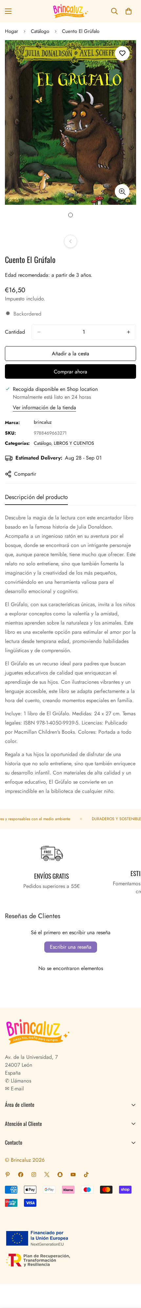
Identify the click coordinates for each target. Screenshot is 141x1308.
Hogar (11, 31)
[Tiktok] (86, 1174)
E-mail (16, 1088)
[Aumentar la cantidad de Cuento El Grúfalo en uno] (128, 332)
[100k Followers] (33, 1174)
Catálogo (40, 31)
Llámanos (20, 1080)
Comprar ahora (70, 371)
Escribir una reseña (70, 947)
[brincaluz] (70, 11)
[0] (128, 11)
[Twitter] (47, 1174)
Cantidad (15, 332)
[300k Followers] (20, 1174)
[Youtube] (73, 1174)
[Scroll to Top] (129, 1273)
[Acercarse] (122, 191)
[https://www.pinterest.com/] (7, 1174)
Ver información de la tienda (44, 407)
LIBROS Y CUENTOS (74, 443)
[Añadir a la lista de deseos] (122, 53)
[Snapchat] (60, 1174)
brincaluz (42, 422)
